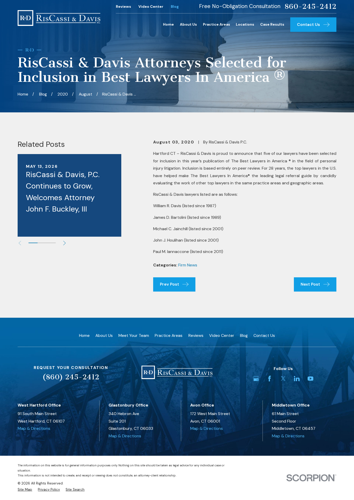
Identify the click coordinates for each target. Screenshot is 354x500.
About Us (104, 335)
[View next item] (64, 243)
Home (84, 335)
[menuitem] (25, 490)
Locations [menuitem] (245, 24)
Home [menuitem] (168, 24)
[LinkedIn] (297, 378)
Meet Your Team (133, 335)
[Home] (59, 18)
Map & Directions (34, 428)
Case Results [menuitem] (272, 24)
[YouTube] (310, 378)
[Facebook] (269, 378)
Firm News (187, 265)
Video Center (150, 6)
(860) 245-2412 (71, 377)
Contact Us (264, 335)
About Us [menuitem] (188, 24)
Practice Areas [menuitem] (216, 24)
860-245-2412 (310, 6)
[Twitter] (283, 378)
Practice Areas (168, 335)
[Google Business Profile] (256, 378)
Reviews (123, 6)
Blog (175, 6)
